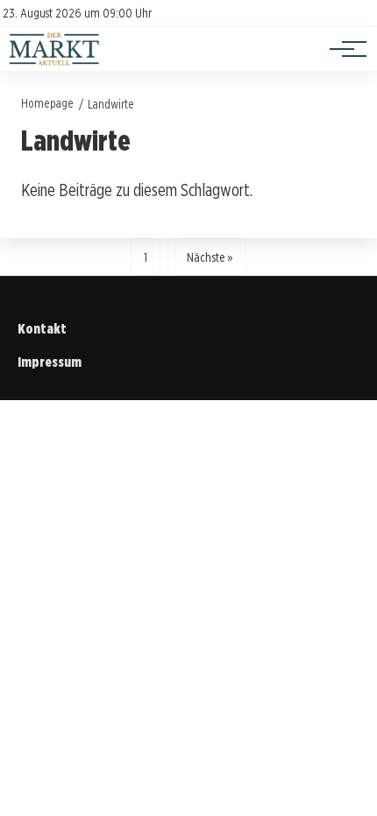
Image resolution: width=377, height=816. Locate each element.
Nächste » (210, 257)
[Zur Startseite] (54, 61)
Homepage (47, 102)
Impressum (50, 362)
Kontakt (42, 328)
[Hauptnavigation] (342, 49)
